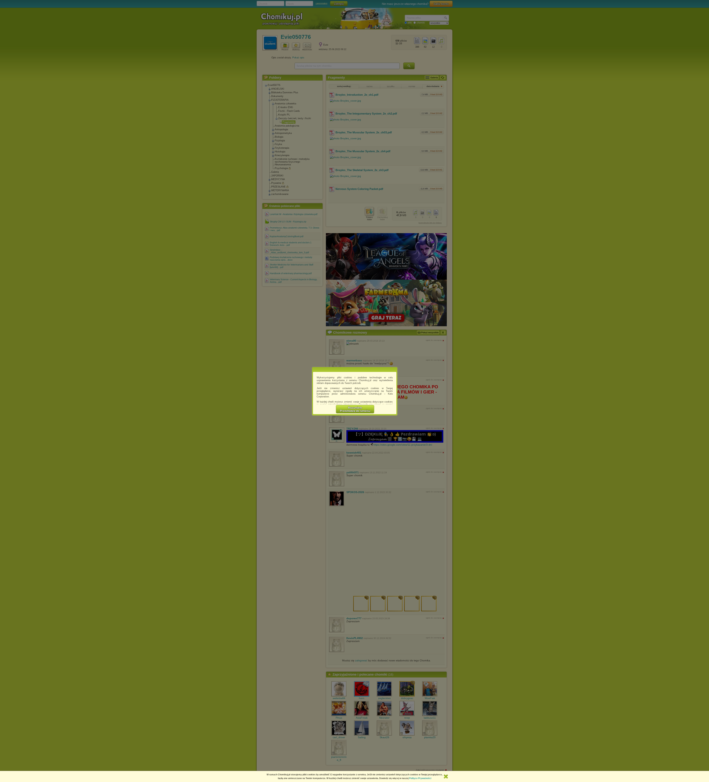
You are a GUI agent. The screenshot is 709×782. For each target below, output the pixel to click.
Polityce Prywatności (420, 778)
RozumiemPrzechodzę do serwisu (355, 409)
